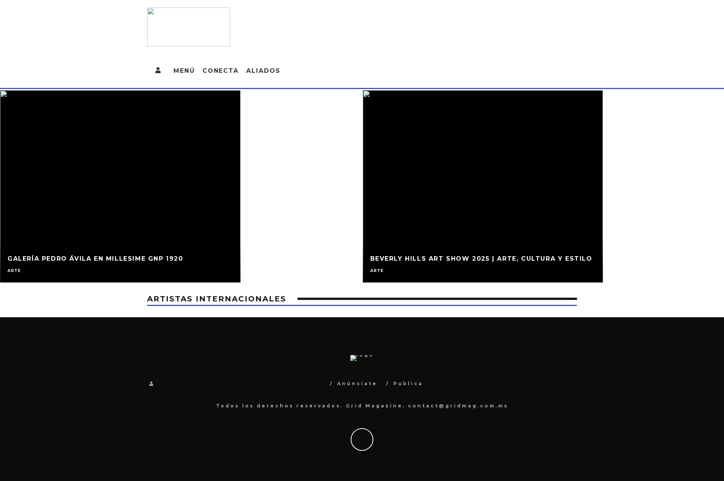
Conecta (220, 70)
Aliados (263, 70)
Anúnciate (357, 383)
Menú (184, 70)
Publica (408, 383)
